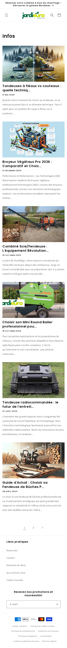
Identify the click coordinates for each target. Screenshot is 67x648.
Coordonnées (46, 636)
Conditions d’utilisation (48, 631)
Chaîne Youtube (15, 580)
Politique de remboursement (42, 626)
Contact (11, 557)
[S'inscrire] (56, 604)
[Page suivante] (42, 527)
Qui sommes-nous (16, 572)
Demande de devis (16, 565)
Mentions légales (49, 641)
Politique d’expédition (27, 636)
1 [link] (24, 527)
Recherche (12, 550)
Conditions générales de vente (26, 641)
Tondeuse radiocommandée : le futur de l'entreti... (30, 404)
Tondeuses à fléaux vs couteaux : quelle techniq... (31, 88)
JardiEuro (23, 626)
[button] (6, 15)
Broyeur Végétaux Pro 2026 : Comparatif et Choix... (27, 164)
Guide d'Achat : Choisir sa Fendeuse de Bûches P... (25, 484)
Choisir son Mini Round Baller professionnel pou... (27, 324)
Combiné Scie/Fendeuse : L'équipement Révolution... (25, 248)
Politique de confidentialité (23, 631)
